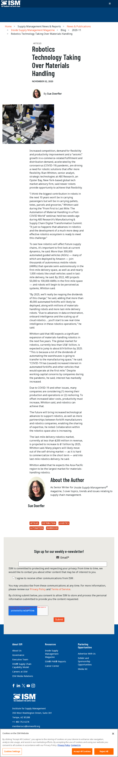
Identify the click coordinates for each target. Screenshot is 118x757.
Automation (36, 528)
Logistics (64, 523)
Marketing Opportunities (85, 645)
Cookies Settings (12, 751)
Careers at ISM (19, 671)
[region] (59, 743)
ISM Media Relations (22, 676)
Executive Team (20, 659)
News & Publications (79, 26)
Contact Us (76, 745)
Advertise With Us (87, 653)
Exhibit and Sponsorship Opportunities (85, 661)
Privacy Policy (38, 589)
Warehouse (52, 528)
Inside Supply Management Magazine (33, 30)
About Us (17, 650)
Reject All (104, 751)
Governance (18, 655)
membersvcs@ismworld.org (26, 726)
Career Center (52, 665)
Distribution (48, 523)
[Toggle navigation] (110, 4)
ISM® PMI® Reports (55, 661)
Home (8, 26)
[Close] (113, 733)
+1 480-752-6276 (20, 721)
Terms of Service (60, 589)
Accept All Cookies (82, 751)
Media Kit (82, 669)
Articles (34, 523)
